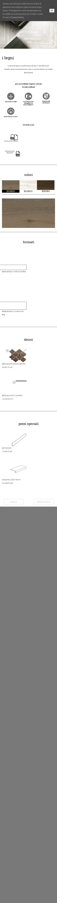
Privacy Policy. (17, 17)
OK (52, 11)
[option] (10, 186)
